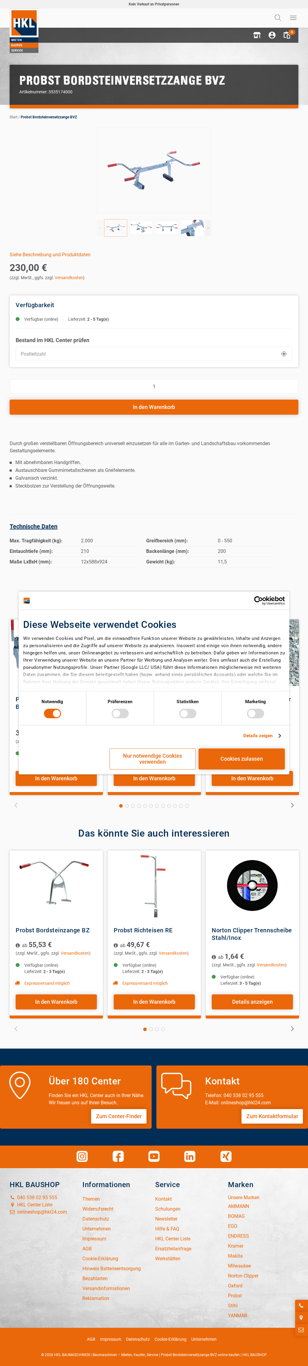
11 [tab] (181, 806)
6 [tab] (151, 806)
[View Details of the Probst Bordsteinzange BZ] (56, 885)
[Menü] (293, 18)
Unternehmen (204, 1339)
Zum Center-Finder (119, 1116)
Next (208, 228)
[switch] (120, 713)
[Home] (24, 30)
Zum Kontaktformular (272, 1116)
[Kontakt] (301, 1330)
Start (13, 117)
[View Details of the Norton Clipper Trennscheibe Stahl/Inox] (252, 885)
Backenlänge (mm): (167, 551)
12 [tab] (187, 806)
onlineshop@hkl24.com (41, 1212)
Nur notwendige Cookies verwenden (152, 759)
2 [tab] (127, 806)
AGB (91, 1339)
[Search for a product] (278, 18)
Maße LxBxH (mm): (31, 562)
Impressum (110, 1339)
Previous (100, 228)
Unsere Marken (244, 1197)
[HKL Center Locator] (301, 1318)
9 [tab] (169, 806)
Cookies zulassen (241, 759)
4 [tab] (139, 806)
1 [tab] (121, 806)
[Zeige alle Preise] (18, 945)
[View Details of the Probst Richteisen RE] (154, 885)
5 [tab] (145, 806)
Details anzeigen (252, 1002)
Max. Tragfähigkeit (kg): (36, 541)
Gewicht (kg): (160, 562)
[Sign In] (271, 35)
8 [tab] (163, 806)
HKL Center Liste (34, 1205)
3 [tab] (133, 806)
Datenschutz (138, 1339)
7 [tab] (157, 806)
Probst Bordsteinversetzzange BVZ (49, 117)
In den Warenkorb (154, 407)
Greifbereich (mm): (167, 541)
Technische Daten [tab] (33, 526)
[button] (256, 35)
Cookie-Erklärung (170, 1339)
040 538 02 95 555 (36, 1197)
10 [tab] (175, 806)
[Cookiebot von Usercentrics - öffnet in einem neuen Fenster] (258, 600)
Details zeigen (258, 735)
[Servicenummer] (301, 1306)
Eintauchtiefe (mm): (31, 551)
